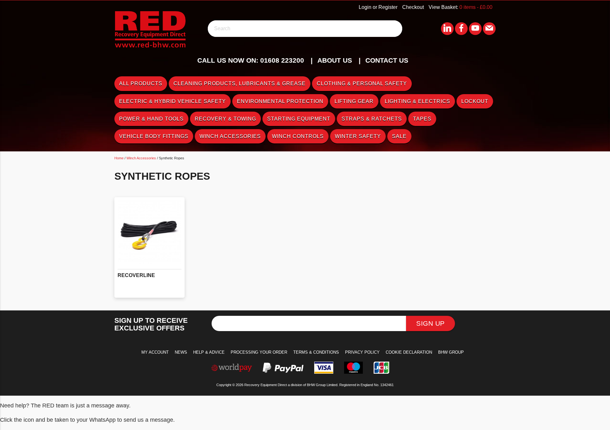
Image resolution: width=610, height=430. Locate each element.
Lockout (474, 101)
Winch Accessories (230, 136)
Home (119, 158)
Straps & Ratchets (372, 118)
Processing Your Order (259, 352)
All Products (140, 83)
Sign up (430, 323)
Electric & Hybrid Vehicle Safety (172, 101)
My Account (155, 352)
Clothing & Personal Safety (362, 83)
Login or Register (378, 7)
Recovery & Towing (225, 118)
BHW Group (451, 352)
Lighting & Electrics (417, 101)
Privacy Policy (362, 352)
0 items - (475, 7)
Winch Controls (298, 136)
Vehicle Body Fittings (153, 136)
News (181, 352)
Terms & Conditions (316, 352)
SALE (399, 136)
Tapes (422, 118)
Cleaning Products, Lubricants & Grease (239, 83)
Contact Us (386, 60)
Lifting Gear (354, 101)
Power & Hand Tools (151, 118)
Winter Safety (358, 136)
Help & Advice (209, 352)
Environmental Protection (280, 101)
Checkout (413, 7)
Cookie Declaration (409, 352)
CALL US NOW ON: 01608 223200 (250, 60)
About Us (334, 60)
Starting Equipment (298, 118)
